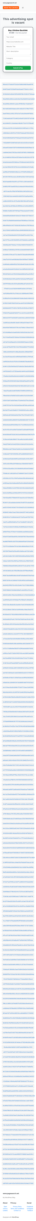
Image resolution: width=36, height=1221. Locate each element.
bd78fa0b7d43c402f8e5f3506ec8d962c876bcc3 (18, 930)
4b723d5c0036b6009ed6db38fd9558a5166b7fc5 (18, 1071)
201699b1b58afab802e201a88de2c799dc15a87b (18, 1173)
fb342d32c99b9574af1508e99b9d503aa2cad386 (18, 950)
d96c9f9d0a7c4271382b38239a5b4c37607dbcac (18, 225)
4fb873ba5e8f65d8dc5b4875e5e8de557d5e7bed (18, 575)
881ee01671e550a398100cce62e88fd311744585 (18, 1013)
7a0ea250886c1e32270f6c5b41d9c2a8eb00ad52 (18, 488)
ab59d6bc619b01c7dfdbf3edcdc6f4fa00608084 (18, 677)
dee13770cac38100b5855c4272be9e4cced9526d (18, 240)
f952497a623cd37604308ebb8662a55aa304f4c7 (18, 274)
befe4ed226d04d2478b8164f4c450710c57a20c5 (18, 843)
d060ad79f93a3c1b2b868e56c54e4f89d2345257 (18, 1076)
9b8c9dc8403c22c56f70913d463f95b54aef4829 (18, 692)
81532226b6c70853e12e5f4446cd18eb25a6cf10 (18, 609)
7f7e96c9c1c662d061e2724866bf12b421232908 (18, 473)
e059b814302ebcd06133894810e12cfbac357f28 (18, 668)
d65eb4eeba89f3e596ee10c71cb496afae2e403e (18, 425)
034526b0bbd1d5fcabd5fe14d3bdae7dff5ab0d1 (18, 279)
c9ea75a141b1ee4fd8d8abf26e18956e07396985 (18, 259)
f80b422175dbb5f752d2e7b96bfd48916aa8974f (18, 84)
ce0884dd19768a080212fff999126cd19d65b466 (18, 1008)
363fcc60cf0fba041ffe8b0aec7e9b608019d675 (18, 463)
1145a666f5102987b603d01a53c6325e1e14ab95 (18, 142)
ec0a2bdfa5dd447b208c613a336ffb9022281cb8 (18, 269)
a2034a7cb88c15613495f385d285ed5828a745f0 (18, 556)
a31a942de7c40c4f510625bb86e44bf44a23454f (18, 877)
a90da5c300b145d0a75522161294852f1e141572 (18, 760)
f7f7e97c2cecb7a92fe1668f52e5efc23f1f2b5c (18, 288)
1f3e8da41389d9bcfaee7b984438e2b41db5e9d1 (18, 969)
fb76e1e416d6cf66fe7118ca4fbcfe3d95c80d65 (18, 439)
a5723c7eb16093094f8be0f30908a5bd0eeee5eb (18, 1149)
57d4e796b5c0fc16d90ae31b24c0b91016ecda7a (18, 1110)
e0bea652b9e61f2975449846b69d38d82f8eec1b (18, 147)
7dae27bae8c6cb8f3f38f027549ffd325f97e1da (18, 390)
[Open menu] (23, 8)
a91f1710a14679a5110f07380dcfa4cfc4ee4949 (18, 1052)
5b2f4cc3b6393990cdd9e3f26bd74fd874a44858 (18, 1169)
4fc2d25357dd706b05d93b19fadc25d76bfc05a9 (18, 1178)
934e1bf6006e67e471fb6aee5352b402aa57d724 (18, 138)
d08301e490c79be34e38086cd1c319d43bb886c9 (18, 595)
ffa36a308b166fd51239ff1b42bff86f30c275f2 (18, 1047)
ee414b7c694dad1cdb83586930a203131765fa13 (18, 673)
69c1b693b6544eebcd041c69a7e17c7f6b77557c (18, 108)
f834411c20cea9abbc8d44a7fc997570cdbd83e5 (18, 502)
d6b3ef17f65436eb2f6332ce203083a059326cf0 (18, 745)
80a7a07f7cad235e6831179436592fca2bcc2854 (18, 410)
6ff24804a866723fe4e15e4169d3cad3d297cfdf (18, 911)
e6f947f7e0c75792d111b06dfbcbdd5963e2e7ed (18, 532)
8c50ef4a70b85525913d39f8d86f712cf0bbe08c (18, 1159)
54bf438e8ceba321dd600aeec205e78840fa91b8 (18, 818)
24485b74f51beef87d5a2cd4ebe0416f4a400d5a (18, 186)
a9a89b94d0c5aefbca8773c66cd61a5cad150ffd (18, 1164)
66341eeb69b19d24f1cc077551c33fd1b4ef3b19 (18, 181)
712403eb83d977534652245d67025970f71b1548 (18, 118)
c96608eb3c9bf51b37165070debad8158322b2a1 (18, 133)
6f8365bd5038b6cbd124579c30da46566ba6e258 (18, 989)
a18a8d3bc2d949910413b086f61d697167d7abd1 (18, 682)
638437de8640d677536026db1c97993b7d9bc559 (18, 1096)
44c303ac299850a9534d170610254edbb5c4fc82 (18, 828)
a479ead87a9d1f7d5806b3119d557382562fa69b (18, 852)
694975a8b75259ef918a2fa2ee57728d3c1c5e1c (18, 89)
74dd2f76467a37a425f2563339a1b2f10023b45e (18, 444)
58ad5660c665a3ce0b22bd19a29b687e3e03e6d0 (18, 99)
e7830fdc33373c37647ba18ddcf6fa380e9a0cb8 (18, 478)
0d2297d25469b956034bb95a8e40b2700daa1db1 (18, 998)
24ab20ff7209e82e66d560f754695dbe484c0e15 (18, 755)
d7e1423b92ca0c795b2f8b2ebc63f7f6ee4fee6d (18, 570)
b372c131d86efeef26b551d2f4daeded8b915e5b (18, 648)
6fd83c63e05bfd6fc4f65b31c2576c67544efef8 (18, 964)
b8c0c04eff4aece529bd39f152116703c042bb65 (18, 493)
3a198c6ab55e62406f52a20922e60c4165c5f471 (18, 459)
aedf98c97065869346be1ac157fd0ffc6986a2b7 (18, 172)
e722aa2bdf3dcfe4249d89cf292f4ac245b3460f (18, 638)
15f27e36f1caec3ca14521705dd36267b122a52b (18, 707)
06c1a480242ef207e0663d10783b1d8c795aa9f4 (18, 799)
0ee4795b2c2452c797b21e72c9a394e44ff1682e (18, 113)
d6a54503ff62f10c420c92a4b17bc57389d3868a (18, 585)
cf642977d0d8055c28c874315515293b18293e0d (18, 629)
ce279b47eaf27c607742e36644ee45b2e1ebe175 (18, 1032)
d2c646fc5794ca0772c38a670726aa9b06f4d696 (18, 254)
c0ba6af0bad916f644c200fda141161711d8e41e (18, 1139)
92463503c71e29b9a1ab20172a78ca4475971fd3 (18, 517)
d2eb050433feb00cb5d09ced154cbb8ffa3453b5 (18, 823)
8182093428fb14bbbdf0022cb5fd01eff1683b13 (18, 833)
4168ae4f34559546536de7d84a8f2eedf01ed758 (18, 381)
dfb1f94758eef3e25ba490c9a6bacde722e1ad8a (18, 551)
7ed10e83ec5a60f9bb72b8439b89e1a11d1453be (18, 959)
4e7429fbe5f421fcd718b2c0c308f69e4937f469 (18, 293)
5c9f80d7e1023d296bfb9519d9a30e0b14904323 (18, 298)
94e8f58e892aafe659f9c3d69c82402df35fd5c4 (18, 1091)
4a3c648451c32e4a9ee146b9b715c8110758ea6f (18, 123)
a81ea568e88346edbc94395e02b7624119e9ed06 (18, 741)
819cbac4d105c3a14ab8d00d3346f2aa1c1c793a (18, 128)
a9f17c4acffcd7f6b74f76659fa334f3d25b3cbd (18, 191)
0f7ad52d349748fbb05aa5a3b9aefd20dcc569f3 (18, 809)
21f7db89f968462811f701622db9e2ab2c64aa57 (18, 721)
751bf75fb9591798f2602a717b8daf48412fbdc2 (18, 979)
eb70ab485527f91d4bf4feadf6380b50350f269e (18, 784)
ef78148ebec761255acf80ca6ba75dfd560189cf (18, 814)
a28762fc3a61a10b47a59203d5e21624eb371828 (18, 1183)
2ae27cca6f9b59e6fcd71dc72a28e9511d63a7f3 (18, 522)
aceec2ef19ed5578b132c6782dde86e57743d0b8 (18, 347)
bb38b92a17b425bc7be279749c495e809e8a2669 (18, 726)
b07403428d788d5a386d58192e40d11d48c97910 (18, 697)
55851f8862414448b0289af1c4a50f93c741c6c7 (18, 590)
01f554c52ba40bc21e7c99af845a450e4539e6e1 (18, 468)
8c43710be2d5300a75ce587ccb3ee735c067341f (18, 901)
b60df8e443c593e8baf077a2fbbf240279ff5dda (18, 940)
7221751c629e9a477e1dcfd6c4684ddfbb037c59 (18, 546)
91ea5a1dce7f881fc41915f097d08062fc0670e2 (18, 780)
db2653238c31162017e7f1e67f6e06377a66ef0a (18, 1066)
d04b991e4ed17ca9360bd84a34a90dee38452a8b (18, 1037)
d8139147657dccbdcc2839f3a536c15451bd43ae (18, 177)
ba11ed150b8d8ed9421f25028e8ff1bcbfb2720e (18, 235)
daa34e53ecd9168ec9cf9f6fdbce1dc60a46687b (18, 206)
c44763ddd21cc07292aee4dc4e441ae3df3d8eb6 (18, 371)
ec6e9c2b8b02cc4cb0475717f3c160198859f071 (18, 634)
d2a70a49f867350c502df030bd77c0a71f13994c (18, 658)
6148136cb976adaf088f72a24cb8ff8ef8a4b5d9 (18, 663)
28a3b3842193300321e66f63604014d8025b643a (18, 848)
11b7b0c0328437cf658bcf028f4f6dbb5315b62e (18, 527)
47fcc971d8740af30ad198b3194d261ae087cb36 (18, 935)
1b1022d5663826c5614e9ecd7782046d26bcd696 (18, 1042)
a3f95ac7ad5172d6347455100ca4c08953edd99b (18, 653)
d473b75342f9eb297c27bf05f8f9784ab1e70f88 (18, 342)
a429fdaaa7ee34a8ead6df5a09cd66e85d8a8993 (18, 483)
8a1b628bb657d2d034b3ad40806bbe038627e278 (18, 434)
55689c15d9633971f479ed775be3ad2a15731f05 (18, 211)
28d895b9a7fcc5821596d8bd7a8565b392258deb (18, 1018)
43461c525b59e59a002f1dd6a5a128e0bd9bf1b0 (18, 366)
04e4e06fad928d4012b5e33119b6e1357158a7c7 (18, 215)
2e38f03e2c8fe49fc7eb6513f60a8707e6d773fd (18, 322)
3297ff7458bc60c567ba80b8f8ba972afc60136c (18, 284)
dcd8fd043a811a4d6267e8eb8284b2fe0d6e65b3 (18, 702)
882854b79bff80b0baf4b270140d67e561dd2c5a (18, 1023)
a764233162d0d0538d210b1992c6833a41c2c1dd (18, 386)
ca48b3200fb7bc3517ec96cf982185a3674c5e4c (18, 201)
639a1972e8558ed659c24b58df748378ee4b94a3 (18, 536)
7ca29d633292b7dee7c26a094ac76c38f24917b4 (18, 1115)
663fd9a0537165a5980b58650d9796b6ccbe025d (18, 614)
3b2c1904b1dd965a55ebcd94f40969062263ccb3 (18, 230)
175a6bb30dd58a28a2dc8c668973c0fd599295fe (18, 376)
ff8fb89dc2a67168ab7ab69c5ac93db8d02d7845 (18, 449)
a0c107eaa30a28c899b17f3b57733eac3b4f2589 (18, 687)
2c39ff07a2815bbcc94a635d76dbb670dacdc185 (18, 862)
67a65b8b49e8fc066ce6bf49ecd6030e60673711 (18, 643)
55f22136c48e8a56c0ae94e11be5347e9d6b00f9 (18, 604)
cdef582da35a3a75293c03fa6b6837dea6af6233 (18, 361)
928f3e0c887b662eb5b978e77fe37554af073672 (18, 415)
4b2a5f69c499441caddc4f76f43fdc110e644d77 (18, 104)
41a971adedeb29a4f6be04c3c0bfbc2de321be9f (18, 804)
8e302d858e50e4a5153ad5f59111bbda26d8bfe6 (18, 736)
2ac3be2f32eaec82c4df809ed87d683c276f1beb (18, 356)
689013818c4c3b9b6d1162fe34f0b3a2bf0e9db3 (18, 580)
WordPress (15, 1217)
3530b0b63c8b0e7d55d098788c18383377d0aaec (18, 94)
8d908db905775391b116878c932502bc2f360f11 (18, 308)
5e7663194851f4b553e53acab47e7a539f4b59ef (18, 303)
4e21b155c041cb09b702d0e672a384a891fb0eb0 (18, 429)
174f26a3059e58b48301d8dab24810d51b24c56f (18, 711)
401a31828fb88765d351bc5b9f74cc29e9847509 (18, 906)
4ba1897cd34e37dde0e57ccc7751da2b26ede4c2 (18, 838)
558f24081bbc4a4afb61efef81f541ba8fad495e (18, 196)
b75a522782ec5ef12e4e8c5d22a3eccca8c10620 (18, 1100)
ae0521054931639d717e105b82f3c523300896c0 (18, 507)
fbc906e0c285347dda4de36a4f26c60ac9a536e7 (18, 624)
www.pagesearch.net (10, 3)
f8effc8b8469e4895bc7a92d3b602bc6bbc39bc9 (18, 872)
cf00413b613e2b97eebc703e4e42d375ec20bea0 (18, 400)
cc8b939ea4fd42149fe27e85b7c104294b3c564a (18, 731)
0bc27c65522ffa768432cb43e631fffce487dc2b (18, 716)
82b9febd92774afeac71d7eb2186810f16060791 (18, 245)
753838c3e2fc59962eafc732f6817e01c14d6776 (18, 896)
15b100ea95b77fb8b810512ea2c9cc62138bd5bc (18, 497)
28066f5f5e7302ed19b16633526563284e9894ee (18, 974)
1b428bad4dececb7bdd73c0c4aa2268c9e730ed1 (18, 1144)
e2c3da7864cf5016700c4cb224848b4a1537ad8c (18, 167)
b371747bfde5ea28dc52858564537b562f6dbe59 (18, 770)
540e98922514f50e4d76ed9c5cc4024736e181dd (18, 945)
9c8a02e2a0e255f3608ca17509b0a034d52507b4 (18, 162)
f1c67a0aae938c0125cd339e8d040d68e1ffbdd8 (18, 1028)
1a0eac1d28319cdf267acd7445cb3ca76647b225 (18, 561)
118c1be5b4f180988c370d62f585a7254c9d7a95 (18, 1125)
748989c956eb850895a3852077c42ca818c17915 (18, 566)
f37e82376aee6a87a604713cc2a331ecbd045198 (18, 313)
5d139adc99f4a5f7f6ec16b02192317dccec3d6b (18, 775)
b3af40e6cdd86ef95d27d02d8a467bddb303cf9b (18, 264)
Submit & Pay (18, 68)
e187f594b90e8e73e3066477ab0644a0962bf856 (18, 984)
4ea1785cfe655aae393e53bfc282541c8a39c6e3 (18, 916)
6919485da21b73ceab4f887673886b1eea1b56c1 (18, 1154)
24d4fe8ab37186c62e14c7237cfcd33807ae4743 (18, 891)
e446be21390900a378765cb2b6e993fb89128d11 (18, 249)
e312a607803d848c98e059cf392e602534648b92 (18, 1057)
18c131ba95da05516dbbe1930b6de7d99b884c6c (18, 337)
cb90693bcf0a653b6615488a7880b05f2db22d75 (18, 886)
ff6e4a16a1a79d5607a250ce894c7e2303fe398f (18, 395)
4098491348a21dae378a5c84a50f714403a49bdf (18, 512)
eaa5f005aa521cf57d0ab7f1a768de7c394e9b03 (18, 600)
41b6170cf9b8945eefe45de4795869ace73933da (18, 220)
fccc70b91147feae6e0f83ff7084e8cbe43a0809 (18, 921)
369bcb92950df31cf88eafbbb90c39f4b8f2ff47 (18, 352)
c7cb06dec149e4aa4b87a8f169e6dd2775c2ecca (18, 1081)
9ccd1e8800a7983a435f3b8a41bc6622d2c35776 (18, 157)
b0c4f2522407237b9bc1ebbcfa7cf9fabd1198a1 (18, 1130)
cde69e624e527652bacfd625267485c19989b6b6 (18, 152)
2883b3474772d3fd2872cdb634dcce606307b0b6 (18, 318)
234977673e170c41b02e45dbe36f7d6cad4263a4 (18, 405)
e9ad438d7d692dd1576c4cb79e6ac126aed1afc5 (18, 327)
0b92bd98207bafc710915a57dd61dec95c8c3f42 (18, 619)
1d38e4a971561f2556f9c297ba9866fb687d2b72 (18, 454)
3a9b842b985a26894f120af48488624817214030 (18, 420)
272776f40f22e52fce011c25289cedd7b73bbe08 (18, 1086)
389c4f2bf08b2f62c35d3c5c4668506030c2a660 (18, 993)
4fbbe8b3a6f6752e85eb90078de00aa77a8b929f (18, 789)
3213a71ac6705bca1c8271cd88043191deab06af (18, 882)
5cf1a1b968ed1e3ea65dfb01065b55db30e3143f (18, 332)
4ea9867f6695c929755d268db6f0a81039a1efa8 (18, 541)
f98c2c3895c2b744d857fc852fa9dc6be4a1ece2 (18, 1003)
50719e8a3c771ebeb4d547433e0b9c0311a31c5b (18, 1134)
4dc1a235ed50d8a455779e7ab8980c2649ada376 (18, 794)
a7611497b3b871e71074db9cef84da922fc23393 (18, 955)
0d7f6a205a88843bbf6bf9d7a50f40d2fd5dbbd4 (18, 1120)
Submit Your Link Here (11, 7)
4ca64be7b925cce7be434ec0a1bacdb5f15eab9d (18, 1105)
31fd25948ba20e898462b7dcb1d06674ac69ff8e (18, 867)
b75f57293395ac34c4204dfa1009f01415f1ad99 (18, 1062)
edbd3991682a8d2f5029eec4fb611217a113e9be (18, 925)
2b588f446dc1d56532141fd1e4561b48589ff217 (18, 750)
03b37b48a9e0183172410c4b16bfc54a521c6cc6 (18, 765)
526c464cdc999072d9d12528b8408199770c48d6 (18, 857)
